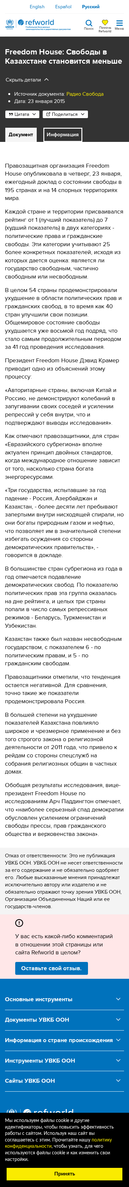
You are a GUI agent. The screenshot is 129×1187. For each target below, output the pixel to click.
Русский (91, 6)
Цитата (22, 114)
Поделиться (65, 114)
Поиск (89, 28)
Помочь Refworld (105, 29)
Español (63, 6)
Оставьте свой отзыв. (51, 968)
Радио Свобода (85, 94)
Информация (63, 134)
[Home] (38, 24)
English (37, 6)
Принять (64, 1173)
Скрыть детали (23, 79)
